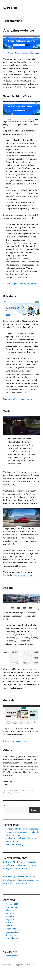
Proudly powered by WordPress (23, 965)
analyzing (18, 790)
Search (6, 805)
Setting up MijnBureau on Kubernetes (22, 829)
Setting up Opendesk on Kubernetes (21, 838)
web (13, 793)
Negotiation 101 (12, 841)
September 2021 (13, 938)
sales (33, 790)
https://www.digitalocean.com (24, 283)
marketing (26, 790)
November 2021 (12, 932)
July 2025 (10, 910)
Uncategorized (12, 956)
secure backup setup (14, 844)
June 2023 (10, 913)
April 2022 (10, 926)
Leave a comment (23, 793)
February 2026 (12, 904)
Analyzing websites (19, 30)
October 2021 (11, 935)
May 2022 (10, 922)
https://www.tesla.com (24, 575)
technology (7, 793)
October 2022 (11, 916)
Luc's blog (10, 7)
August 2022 (11, 919)
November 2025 (13, 907)
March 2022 (11, 929)
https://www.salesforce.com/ (20, 399)
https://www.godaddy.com (15, 741)
